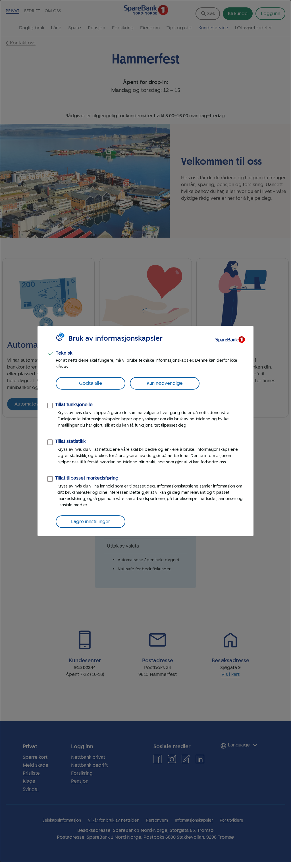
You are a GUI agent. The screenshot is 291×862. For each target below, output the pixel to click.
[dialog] (145, 431)
